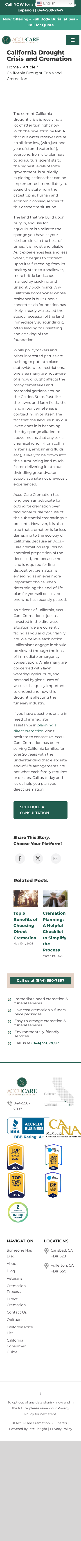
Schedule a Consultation (34, 810)
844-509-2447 (50, 10)
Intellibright (38, 1429)
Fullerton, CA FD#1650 (62, 1268)
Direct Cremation (16, 1302)
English (48, 3)
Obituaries (16, 1320)
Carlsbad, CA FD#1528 (62, 1253)
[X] (38, 858)
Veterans (14, 1278)
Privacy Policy (61, 1429)
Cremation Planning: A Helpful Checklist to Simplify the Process (54, 932)
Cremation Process (16, 1289)
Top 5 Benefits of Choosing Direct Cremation (25, 925)
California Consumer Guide (16, 1346)
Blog (11, 1271)
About (12, 1263)
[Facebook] (20, 858)
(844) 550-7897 (45, 1043)
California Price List (20, 1330)
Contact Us (17, 1312)
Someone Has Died (19, 1253)
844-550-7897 (22, 1106)
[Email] (56, 858)
